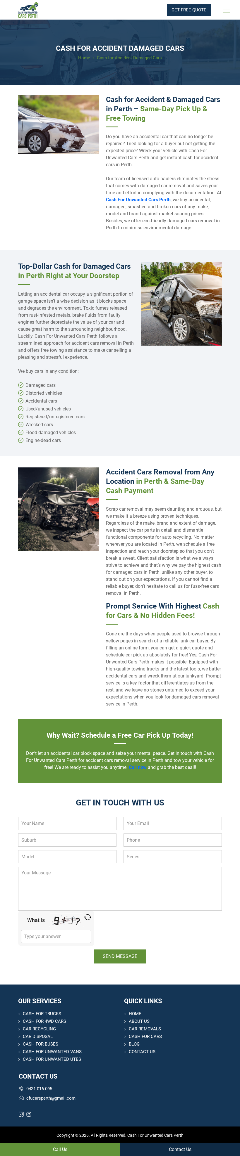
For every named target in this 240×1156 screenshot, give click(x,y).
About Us (139, 1021)
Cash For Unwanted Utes (52, 1059)
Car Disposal (38, 1036)
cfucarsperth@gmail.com (51, 1098)
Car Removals (145, 1029)
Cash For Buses (40, 1044)
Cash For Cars (145, 1036)
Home (84, 57)
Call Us (60, 1149)
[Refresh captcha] (87, 917)
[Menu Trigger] (226, 10)
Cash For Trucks (42, 1013)
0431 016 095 (39, 1088)
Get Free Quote (189, 10)
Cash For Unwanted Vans (52, 1051)
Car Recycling (39, 1029)
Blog (134, 1044)
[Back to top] (229, 1134)
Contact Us (142, 1051)
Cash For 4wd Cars (44, 1021)
